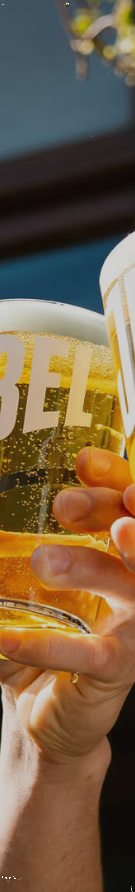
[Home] (67, 5)
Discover (131, 888)
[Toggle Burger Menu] (3, 5)
